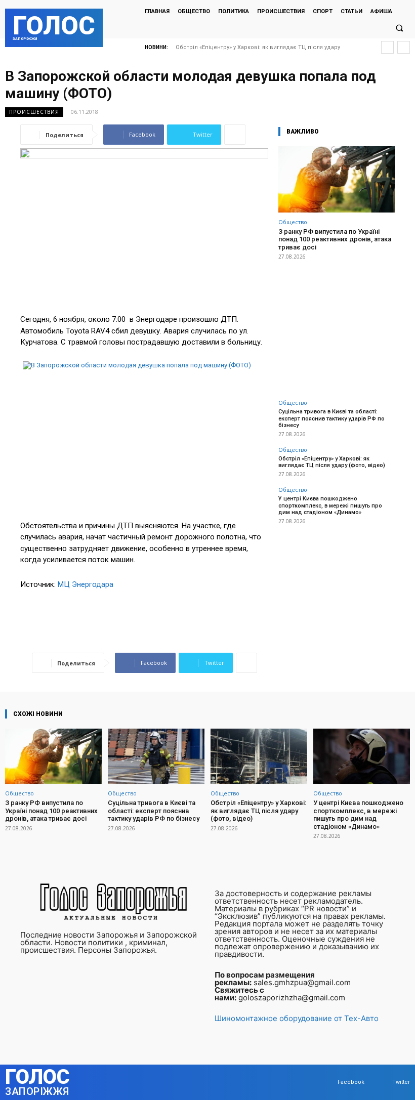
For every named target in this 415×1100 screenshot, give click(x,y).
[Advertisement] (336, 323)
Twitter (401, 1082)
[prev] (387, 47)
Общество (292, 222)
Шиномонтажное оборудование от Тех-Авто (297, 1018)
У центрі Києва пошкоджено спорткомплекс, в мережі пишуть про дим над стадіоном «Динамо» (330, 505)
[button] (399, 28)
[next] (403, 47)
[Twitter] (382, 1082)
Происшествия (34, 111)
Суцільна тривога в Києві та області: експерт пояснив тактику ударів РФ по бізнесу (331, 418)
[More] (234, 134)
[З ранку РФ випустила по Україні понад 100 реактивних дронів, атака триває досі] (336, 179)
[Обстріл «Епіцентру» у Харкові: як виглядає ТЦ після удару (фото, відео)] (259, 756)
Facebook (351, 1082)
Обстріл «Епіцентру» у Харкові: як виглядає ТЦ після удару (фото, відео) (331, 462)
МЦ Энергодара (85, 584)
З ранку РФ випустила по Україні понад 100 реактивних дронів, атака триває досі (334, 239)
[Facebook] (328, 1082)
